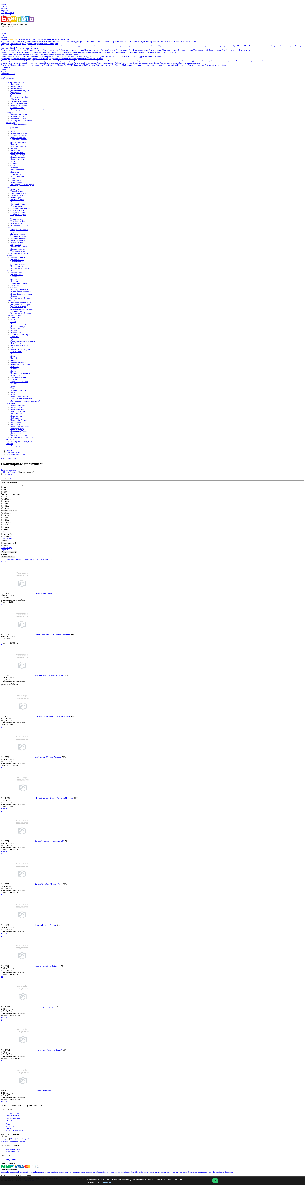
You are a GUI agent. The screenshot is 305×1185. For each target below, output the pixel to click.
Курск (93, 1172)
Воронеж (4, 11)
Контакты (10, 1126)
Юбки (11, 48)
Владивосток (12, 1172)
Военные (92, 61)
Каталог (4, 39)
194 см (7, 527)
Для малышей (49, 42)
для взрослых (10, 543)
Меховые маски (110, 52)
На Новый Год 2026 (63, 65)
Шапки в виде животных (122, 57)
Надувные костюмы (175, 42)
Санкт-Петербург (168, 1172)
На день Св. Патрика (113, 65)
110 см (7, 496)
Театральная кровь (169, 50)
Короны (48, 57)
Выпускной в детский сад (215, 65)
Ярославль (229, 1172)
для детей (8, 545)
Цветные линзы (31, 48)
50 (5, 490)
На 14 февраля (77, 65)
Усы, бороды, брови (230, 50)
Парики (49, 39)
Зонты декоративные (102, 46)
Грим (38, 39)
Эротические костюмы (169, 63)
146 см (7, 506)
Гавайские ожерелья (69, 46)
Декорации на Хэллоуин (41, 59)
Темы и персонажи (8, 61)
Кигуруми (5, 44)
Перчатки (253, 46)
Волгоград (22, 1172)
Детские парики (29, 54)
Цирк (151, 63)
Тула (209, 1172)
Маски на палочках (61, 52)
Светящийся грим (108, 50)
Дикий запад (187, 61)
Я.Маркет (5, 1139)
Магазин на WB (12, 1151)
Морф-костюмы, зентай (156, 42)
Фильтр (4, 561)
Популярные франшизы (54, 63)
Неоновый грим (77, 50)
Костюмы (21, 39)
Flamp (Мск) (26, 1139)
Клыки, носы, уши (50, 50)
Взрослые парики (15, 54)
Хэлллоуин (12, 39)
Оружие (240, 46)
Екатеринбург (40, 1172)
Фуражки (90, 57)
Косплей (265, 61)
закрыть (4, 72)
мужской (8, 536)
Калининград (65, 1172)
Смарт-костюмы (190, 42)
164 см (7, 520)
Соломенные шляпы (68, 57)
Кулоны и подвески (142, 46)
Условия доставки (13, 1118)
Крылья (131, 46)
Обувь (234, 46)
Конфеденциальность (14, 1130)
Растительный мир (81, 63)
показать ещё (6, 539)
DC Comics (6, 472)
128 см (7, 499)
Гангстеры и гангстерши (118, 61)
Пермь (138, 1172)
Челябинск (219, 1172)
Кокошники (40, 57)
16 (2, 768)
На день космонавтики (153, 65)
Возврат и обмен (12, 1116)
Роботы (118, 63)
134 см (7, 501)
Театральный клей (200, 50)
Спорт (123, 63)
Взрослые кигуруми (18, 44)
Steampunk (21, 61)
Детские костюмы (93, 42)
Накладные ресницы (223, 46)
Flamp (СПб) (15, 1139)
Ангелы (29, 61)
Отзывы (9, 1124)
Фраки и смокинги (140, 63)
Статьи (8, 1128)
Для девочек (26, 42)
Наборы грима (64, 50)
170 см (7, 522)
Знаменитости (241, 61)
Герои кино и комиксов (146, 61)
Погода (41, 63)
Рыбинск (144, 1172)
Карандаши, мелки (35, 50)
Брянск (4, 1172)
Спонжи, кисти (122, 50)
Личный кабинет (8, 74)
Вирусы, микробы (81, 61)
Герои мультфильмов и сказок (169, 61)
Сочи (185, 1172)
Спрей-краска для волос (138, 50)
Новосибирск (124, 1172)
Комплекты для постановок (78, 59)
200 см (7, 530)
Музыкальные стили (285, 61)
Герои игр (133, 61)
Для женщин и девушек (65, 42)
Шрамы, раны (244, 50)
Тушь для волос (215, 50)
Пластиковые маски (136, 52)
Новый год (26, 63)
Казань (57, 1172)
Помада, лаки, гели (92, 50)
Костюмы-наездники (138, 42)
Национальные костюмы (11, 63)
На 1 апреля (138, 65)
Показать (9, 552)
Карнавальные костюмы (11, 42)
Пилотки (55, 57)
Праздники (5, 65)
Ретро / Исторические (105, 63)
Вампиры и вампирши (48, 61)
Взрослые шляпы (14, 57)
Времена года (102, 61)
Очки (246, 46)
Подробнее (106, 1182)
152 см (7, 508)
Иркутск (50, 1172)
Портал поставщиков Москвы (13, 1141)
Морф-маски (122, 52)
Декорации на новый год (20, 59)
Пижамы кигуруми (50, 44)
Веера (41, 46)
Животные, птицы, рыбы (225, 61)
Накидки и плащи (176, 46)
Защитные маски (31, 52)
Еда (213, 61)
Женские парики (43, 54)
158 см (7, 518)
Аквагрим (10, 50)
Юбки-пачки (19, 48)
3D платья (125, 42)
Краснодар (76, 1172)
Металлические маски (95, 52)
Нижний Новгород (111, 1172)
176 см (7, 525)
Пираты (34, 63)
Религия (92, 63)
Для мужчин (80, 42)
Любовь (273, 61)
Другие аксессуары (86, 46)
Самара (157, 1172)
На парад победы (170, 65)
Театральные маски (168, 52)
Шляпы (56, 39)
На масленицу (34, 65)
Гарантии (9, 1120)
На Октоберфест (47, 65)
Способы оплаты (13, 1114)
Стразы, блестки (155, 50)
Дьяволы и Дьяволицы (201, 61)
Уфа (213, 1172)
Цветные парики (71, 54)
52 (5, 492)
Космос (259, 61)
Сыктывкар (202, 1172)
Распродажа (6, 67)
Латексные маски (46, 52)
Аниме (35, 61)
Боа (36, 46)
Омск (132, 1172)
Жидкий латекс (20, 50)
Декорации (64, 39)
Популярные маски (152, 52)
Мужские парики (57, 54)
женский (8, 534)
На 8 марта (100, 65)
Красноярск (86, 1172)
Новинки (4, 69)
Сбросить (5, 550)
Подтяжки (275, 46)
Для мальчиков (38, 42)
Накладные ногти (207, 46)
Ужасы (129, 63)
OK (215, 1180)
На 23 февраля (89, 65)
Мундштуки (163, 46)
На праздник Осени (185, 65)
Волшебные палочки (52, 46)
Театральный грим (185, 50)
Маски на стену (96, 59)
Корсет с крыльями (119, 46)
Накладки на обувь (191, 46)
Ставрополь (192, 1172)
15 (2, 977)
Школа (156, 63)
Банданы (31, 46)
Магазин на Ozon (13, 1149)
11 (2, 895)
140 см (7, 504)
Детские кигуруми (34, 44)
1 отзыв (4, 809)
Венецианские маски (15, 52)
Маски (43, 39)
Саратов (178, 1172)
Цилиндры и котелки (102, 57)
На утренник (199, 65)
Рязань (151, 1172)
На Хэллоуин (127, 65)
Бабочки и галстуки (19, 46)
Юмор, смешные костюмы (189, 63)
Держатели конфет (59, 59)
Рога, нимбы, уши (287, 46)
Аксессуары (31, 39)
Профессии (68, 63)
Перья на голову (264, 46)
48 (5, 487)
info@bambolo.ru (15, 15)
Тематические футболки (111, 42)
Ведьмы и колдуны (65, 61)
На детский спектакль (19, 65)
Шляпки (158, 57)
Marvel (15, 472)
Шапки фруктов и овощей (143, 57)
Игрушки (251, 61)
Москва (99, 1172)
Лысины (154, 46)
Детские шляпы (28, 57)
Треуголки (81, 57)
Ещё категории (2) (26, 472)
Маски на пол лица (77, 52)
